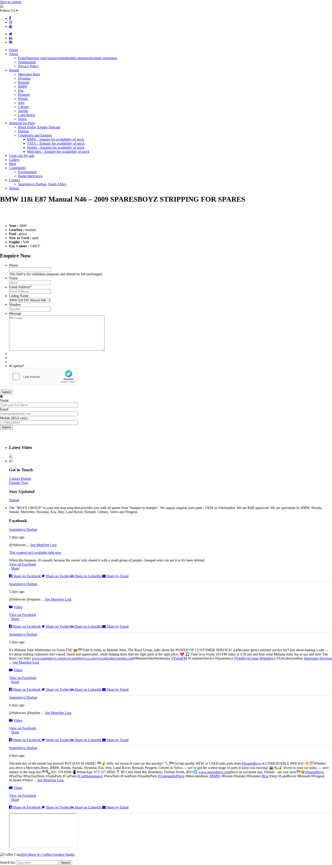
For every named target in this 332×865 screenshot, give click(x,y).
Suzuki (23, 111)
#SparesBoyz (251, 763)
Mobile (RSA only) (14, 418)
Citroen (23, 107)
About (13, 54)
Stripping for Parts (22, 123)
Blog (12, 164)
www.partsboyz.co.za (78, 658)
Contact (14, 180)
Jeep (21, 103)
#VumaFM (179, 658)
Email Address (20, 287)
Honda (23, 99)
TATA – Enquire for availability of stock (55, 143)
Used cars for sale (21, 156)
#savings (325, 658)
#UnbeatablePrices (171, 776)
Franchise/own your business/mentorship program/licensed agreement (67, 58)
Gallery (14, 160)
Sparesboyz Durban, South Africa (42, 184)
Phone (13, 265)
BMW (22, 86)
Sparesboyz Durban (23, 529)
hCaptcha (16, 366)
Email (4, 409)
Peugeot (24, 95)
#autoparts (311, 658)
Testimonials (27, 62)
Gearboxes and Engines (35, 135)
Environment (27, 172)
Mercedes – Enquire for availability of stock (58, 151)
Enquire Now (18, 483)
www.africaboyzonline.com (114, 658)
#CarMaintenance (90, 776)
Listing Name (18, 296)
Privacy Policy (28, 66)
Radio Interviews (30, 176)
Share (15, 568)
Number (15, 304)
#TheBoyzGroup (246, 658)
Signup (14, 188)
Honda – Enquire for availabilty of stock (55, 147)
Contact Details (20, 479)
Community (17, 168)
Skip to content (10, 2)
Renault (23, 82)
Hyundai (24, 78)
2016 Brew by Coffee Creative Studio (47, 854)
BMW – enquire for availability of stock (55, 139)
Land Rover (26, 115)
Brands (14, 70)
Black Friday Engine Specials (39, 127)
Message (15, 313)
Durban (23, 131)
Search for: (8, 862)
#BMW (214, 776)
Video (18, 607)
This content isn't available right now (35, 552)
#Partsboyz (267, 658)
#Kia (264, 776)
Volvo (22, 119)
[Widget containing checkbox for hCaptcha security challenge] (43, 376)
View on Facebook (22, 564)
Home (13, 50)
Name (13, 278)
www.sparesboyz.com (47, 658)
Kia (20, 90)
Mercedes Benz (29, 74)
